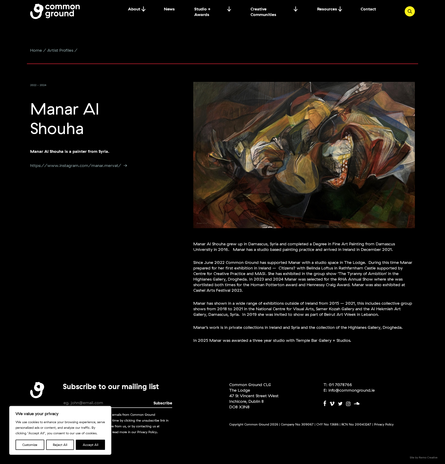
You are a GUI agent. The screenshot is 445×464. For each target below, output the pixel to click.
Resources (327, 9)
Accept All (90, 445)
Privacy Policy (147, 432)
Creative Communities (263, 9)
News (169, 9)
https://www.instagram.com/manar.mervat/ (75, 165)
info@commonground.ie (351, 390)
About (134, 9)
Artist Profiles (60, 50)
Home (36, 50)
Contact (368, 9)
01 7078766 (340, 384)
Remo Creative (428, 457)
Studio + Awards (202, 9)
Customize (29, 445)
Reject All (60, 445)
